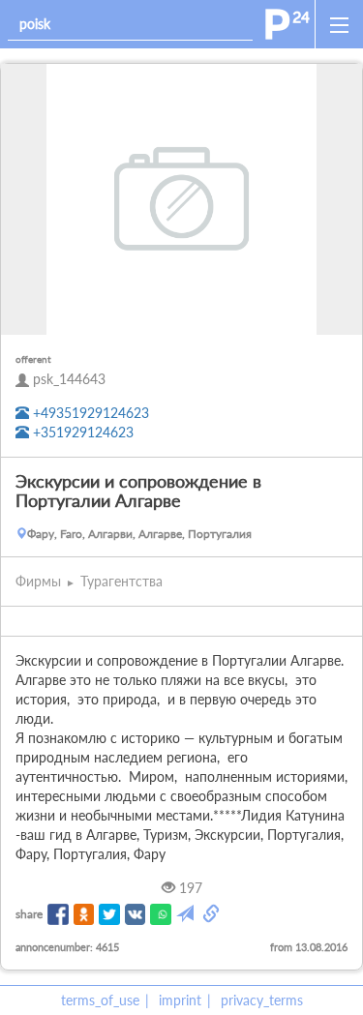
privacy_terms (262, 1000)
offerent (33, 359)
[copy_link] (213, 914)
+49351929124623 (89, 412)
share (29, 914)
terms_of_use (100, 1000)
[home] (287, 24)
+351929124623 (81, 432)
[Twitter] (109, 914)
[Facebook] (58, 914)
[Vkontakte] (135, 914)
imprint (180, 1000)
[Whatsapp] (160, 914)
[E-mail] (186, 914)
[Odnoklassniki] (84, 914)
